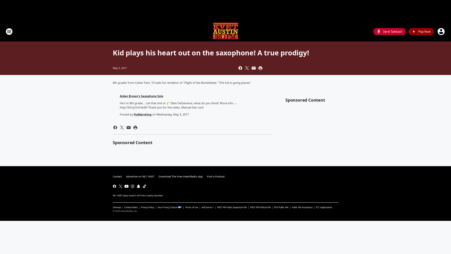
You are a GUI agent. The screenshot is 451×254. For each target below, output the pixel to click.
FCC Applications (324, 207)
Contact (117, 176)
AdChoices (207, 207)
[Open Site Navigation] (9, 31)
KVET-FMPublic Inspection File (232, 207)
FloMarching (143, 114)
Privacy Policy (147, 207)
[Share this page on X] (247, 68)
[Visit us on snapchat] (138, 186)
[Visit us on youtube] (126, 186)
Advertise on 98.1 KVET (140, 176)
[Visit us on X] (120, 186)
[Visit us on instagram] (132, 186)
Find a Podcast (216, 176)
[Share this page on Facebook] (240, 68)
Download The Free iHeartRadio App (181, 176)
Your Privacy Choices (167, 207)
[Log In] (441, 31)
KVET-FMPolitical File (260, 207)
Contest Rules (131, 207)
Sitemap (117, 207)
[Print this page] (260, 68)
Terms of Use (191, 207)
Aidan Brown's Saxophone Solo (141, 96)
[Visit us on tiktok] (144, 186)
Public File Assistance (302, 207)
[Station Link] (225, 31)
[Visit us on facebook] (114, 186)
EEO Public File (281, 207)
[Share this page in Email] (253, 68)
